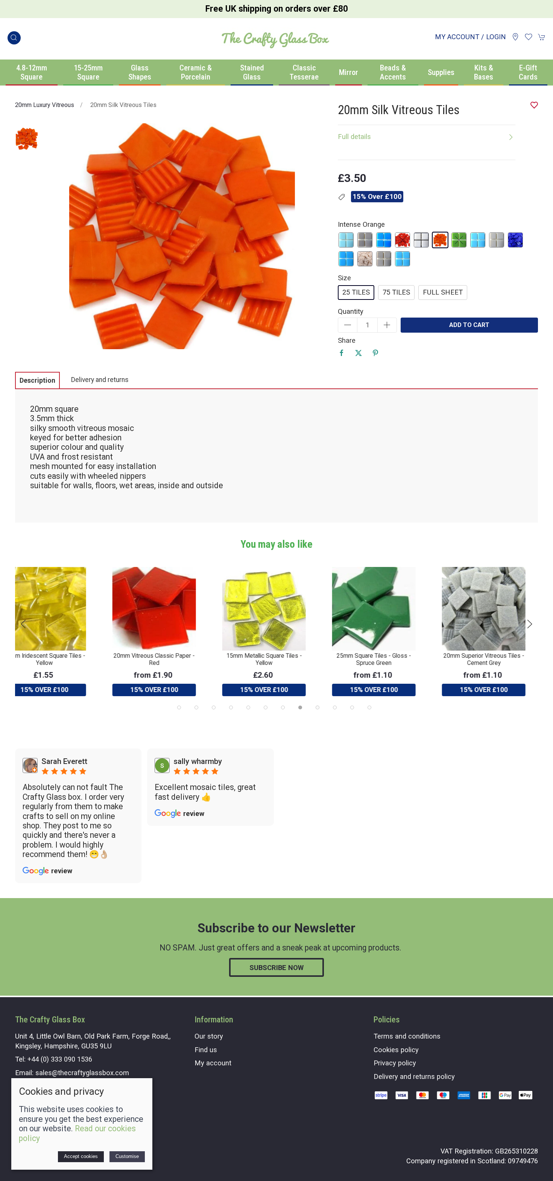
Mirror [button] (348, 72)
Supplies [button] (441, 72)
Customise (127, 1156)
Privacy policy (395, 1063)
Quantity (350, 311)
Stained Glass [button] (252, 72)
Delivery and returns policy (414, 1076)
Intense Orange (361, 224)
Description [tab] (37, 380)
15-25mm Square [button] (88, 72)
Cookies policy (396, 1050)
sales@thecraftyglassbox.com (82, 1073)
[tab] (179, 707)
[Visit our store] (515, 37)
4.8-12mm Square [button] (31, 72)
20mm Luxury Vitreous (44, 104)
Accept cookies (81, 1156)
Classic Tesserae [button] (304, 72)
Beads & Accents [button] (393, 72)
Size (344, 278)
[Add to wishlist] (527, 577)
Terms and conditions (407, 1036)
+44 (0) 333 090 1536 (59, 1059)
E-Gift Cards (528, 72)
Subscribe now (276, 968)
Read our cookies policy (77, 1133)
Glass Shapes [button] (139, 72)
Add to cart (469, 324)
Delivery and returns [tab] (100, 379)
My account (212, 1063)
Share (347, 340)
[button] (14, 37)
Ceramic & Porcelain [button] (195, 72)
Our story (208, 1036)
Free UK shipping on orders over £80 (276, 9)
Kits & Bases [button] (483, 72)
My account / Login (470, 37)
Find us (205, 1050)
